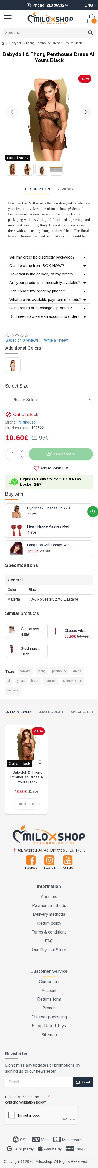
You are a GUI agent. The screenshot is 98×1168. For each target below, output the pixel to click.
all (9, 681)
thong (42, 671)
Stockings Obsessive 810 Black (32, 648)
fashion (12, 690)
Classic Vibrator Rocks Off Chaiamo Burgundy (76, 631)
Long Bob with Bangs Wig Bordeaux (50, 545)
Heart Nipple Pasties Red (48, 527)
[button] (12, 112)
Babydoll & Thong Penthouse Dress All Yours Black (27, 777)
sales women (72, 681)
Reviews (65, 189)
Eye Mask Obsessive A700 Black (50, 508)
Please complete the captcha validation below (25, 1099)
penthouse (59, 671)
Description (37, 189)
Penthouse (27, 422)
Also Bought (50, 712)
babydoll (25, 671)
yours (21, 681)
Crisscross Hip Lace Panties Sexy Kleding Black (32, 629)
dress (77, 671)
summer (51, 681)
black (34, 681)
